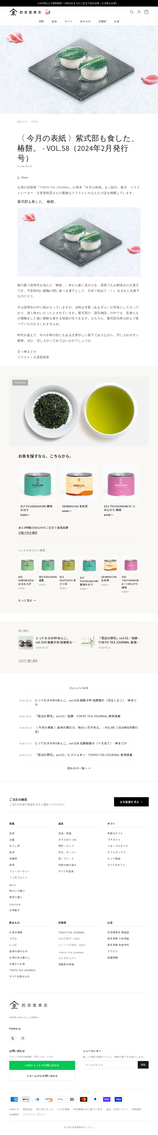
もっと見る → (27, 600)
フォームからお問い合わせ (42, 1076)
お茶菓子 (14, 910)
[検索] (131, 12)
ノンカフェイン (18, 877)
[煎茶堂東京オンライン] (25, 12)
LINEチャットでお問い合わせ (42, 1065)
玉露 (11, 839)
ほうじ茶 (14, 846)
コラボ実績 (63, 1109)
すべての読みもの (19, 976)
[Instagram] (22, 1038)
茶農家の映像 (66, 964)
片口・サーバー (67, 852)
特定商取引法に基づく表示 (87, 1109)
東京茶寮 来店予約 (118, 945)
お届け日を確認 (27, 532)
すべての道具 (66, 871)
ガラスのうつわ (67, 839)
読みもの (85, 21)
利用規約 (137, 1109)
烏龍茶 (13, 858)
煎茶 (11, 833)
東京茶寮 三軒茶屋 (118, 938)
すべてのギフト (116, 865)
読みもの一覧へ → (79, 768)
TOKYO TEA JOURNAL (22, 970)
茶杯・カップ (66, 846)
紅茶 (11, 852)
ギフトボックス (116, 852)
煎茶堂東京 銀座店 (118, 932)
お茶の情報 (15, 932)
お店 (116, 21)
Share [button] (24, 177)
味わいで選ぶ (17, 891)
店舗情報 (112, 957)
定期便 (102, 21)
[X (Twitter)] (12, 1038)
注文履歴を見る (129, 802)
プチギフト (113, 839)
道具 (54, 21)
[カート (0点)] (146, 12)
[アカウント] (139, 12)
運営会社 (27, 1109)
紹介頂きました (44, 1109)
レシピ (13, 945)
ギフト (68, 21)
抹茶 (11, 865)
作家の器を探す (67, 865)
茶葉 (41, 21)
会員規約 (14, 1114)
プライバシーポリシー (35, 1114)
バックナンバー (67, 958)
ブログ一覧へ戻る (28, 660)
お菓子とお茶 (17, 964)
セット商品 (113, 858)
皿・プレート (66, 858)
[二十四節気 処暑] (47, 11)
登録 (143, 1064)
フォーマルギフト (117, 846)
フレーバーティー (19, 871)
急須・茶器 (64, 833)
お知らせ (14, 1109)
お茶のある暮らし (19, 957)
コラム (34, 121)
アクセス (112, 951)
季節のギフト (115, 833)
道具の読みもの (18, 951)
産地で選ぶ (15, 897)
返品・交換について (117, 1109)
